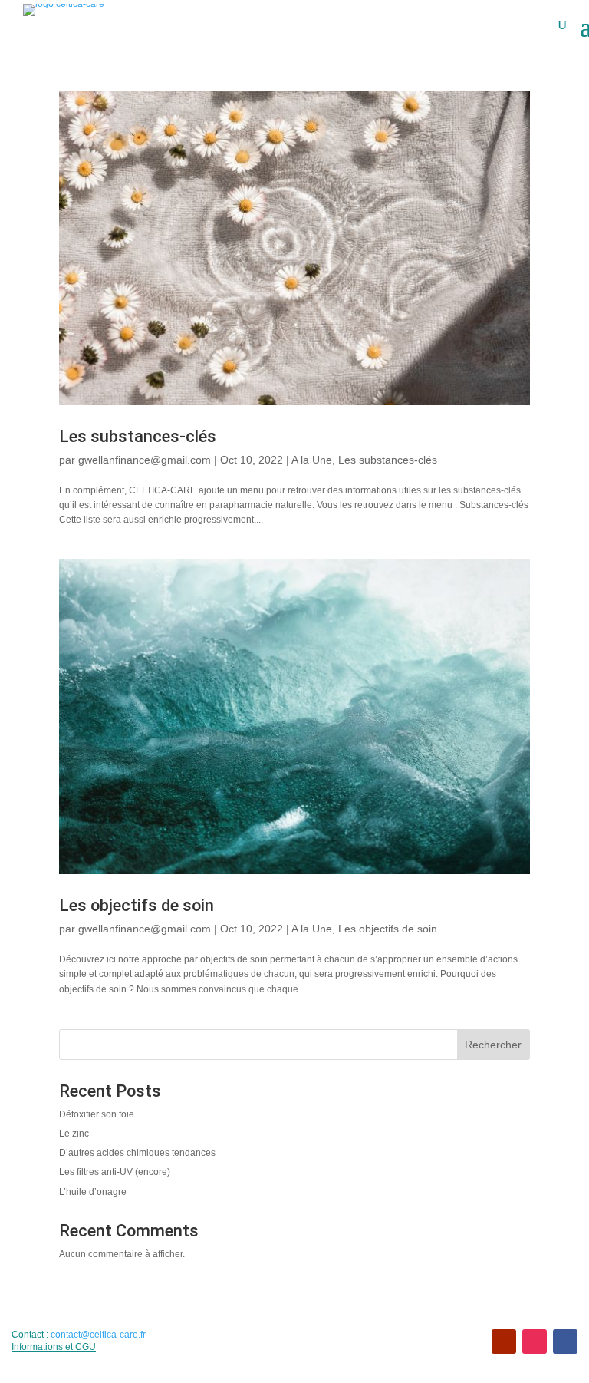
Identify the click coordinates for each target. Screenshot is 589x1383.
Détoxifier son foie (96, 1114)
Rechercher (493, 1044)
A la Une (311, 460)
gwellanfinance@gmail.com (144, 460)
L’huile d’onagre (93, 1192)
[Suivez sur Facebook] (565, 1341)
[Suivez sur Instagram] (534, 1341)
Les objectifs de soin (136, 905)
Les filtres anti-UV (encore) (114, 1172)
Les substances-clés (137, 436)
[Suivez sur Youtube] (504, 1341)
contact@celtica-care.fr (98, 1334)
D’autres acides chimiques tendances (137, 1152)
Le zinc (74, 1133)
